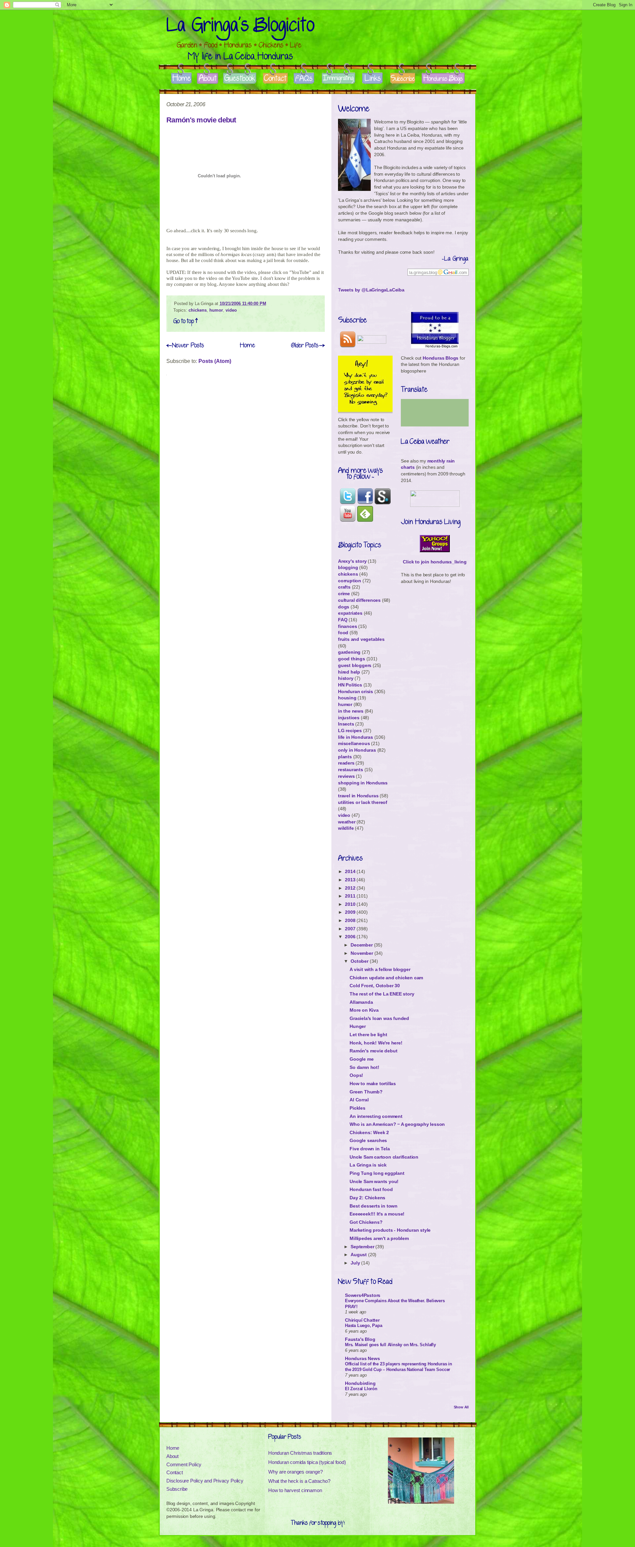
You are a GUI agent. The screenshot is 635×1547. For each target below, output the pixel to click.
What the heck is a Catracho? (299, 1481)
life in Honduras (355, 737)
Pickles (357, 1108)
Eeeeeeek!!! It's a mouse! (377, 1213)
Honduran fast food (371, 1189)
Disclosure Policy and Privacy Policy (204, 1480)
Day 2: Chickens (367, 1197)
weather (347, 821)
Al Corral (359, 1099)
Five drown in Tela (370, 1148)
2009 (351, 912)
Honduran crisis (355, 691)
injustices (349, 717)
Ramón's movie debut (201, 120)
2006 (351, 936)
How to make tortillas (373, 1083)
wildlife (346, 828)
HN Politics (350, 684)
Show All (461, 1407)
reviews (346, 776)
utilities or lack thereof (362, 802)
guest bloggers (354, 665)
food (343, 632)
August (359, 1254)
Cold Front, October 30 (375, 985)
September (363, 1246)
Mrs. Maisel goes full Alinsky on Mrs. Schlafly (390, 1344)
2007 (351, 928)
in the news (350, 711)
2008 (351, 920)
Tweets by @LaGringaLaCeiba (371, 289)
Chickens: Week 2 (369, 1132)
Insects (346, 724)
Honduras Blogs (443, 79)
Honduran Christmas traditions (300, 1453)
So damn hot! (364, 1067)
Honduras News (362, 1358)
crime (344, 593)
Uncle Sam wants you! (374, 1181)
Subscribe (403, 79)
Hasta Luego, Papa (363, 1325)
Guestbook (240, 79)
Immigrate (339, 79)
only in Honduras (357, 750)
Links (372, 79)
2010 (351, 904)
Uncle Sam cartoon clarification (384, 1157)
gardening (349, 652)
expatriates (350, 613)
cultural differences (359, 600)
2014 (351, 871)
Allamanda (361, 1002)
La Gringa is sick (368, 1165)
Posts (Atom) (214, 361)
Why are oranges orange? (295, 1472)
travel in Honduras (358, 795)
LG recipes (350, 730)
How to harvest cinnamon (295, 1490)
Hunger (358, 1026)
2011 (351, 896)
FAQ (342, 619)
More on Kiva (364, 1010)
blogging (348, 567)
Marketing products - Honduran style (390, 1230)
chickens (198, 310)
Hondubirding (360, 1383)
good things (351, 658)
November (362, 953)
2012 (351, 888)
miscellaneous (354, 743)
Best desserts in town (374, 1206)
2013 (351, 879)
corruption (349, 580)
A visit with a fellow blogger (380, 969)
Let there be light (368, 1034)
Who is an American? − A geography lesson (397, 1124)
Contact (275, 79)
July (356, 1262)
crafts (344, 587)
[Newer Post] (185, 345)
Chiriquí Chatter (362, 1320)
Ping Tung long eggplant (377, 1173)
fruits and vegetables (361, 639)
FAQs (304, 79)
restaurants (350, 769)
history (346, 678)
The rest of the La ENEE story (382, 993)
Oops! (356, 1075)
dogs (343, 606)
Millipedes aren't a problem (379, 1238)
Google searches (368, 1140)
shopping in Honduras (363, 782)
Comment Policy (183, 1464)
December (362, 945)
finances (347, 626)
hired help (349, 672)
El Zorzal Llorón (361, 1388)
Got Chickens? (366, 1222)
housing (347, 697)
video (231, 310)
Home (181, 79)
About (207, 79)
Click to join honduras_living (434, 561)
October (360, 961)
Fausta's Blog (360, 1339)
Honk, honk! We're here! (376, 1042)
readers (346, 763)
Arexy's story (352, 561)
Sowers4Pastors (362, 1295)
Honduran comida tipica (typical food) (307, 1462)
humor (216, 310)
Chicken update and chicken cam (386, 977)
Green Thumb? (366, 1091)
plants (345, 756)
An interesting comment (376, 1116)
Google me (361, 1059)
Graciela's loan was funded (379, 1018)
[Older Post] (308, 345)
